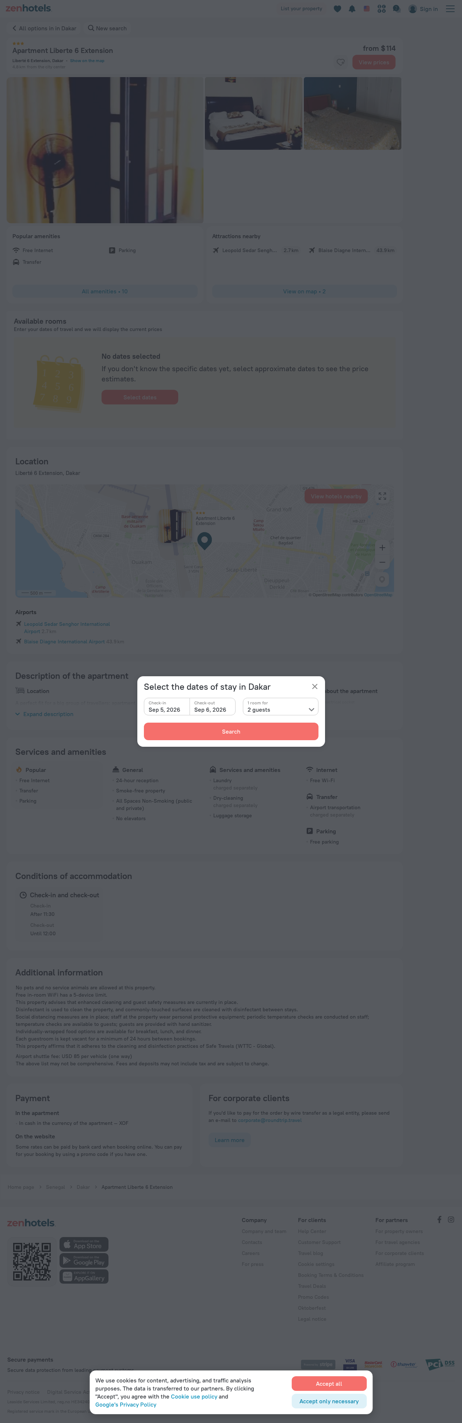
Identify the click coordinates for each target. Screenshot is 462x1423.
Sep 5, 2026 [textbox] (164, 709)
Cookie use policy (194, 1396)
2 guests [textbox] (259, 709)
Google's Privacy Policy (125, 1404)
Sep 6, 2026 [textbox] (210, 709)
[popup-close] (315, 686)
